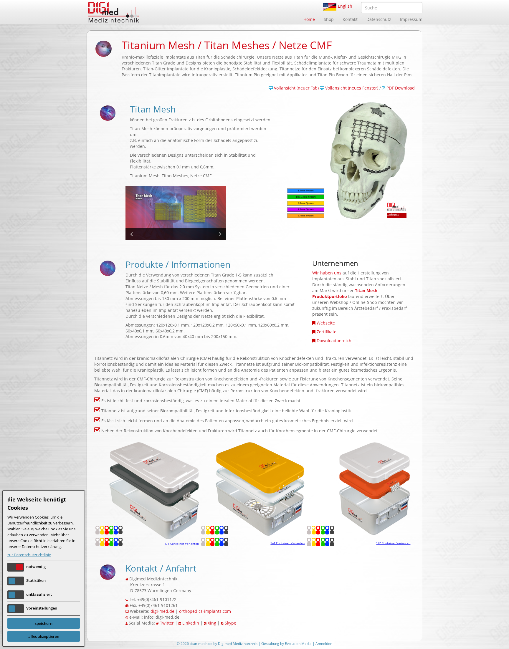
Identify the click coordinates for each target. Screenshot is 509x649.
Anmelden (323, 643)
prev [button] (131, 234)
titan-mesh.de (201, 643)
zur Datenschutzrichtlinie (29, 554)
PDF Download (400, 88)
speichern (43, 623)
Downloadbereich (334, 340)
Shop (329, 19)
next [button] (220, 234)
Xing (212, 623)
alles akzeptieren (43, 636)
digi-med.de (162, 611)
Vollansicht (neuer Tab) (296, 88)
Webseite (326, 323)
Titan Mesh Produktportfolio (344, 293)
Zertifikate (326, 332)
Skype (230, 623)
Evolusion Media (298, 643)
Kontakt (350, 19)
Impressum (411, 19)
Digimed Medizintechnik (237, 643)
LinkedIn (190, 623)
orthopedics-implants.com (205, 611)
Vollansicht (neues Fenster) (351, 88)
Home (309, 19)
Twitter (167, 623)
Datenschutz (378, 19)
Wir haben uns (326, 273)
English (345, 6)
